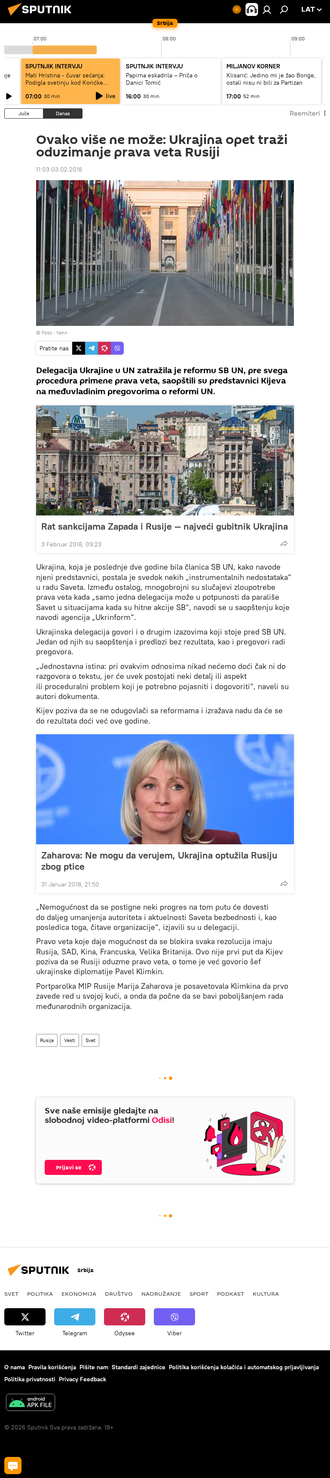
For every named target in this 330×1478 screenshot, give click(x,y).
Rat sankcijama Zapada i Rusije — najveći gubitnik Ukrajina (164, 526)
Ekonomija (78, 1293)
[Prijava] (266, 9)
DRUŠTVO (119, 1293)
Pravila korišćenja (52, 1367)
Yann (61, 332)
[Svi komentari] (12, 1465)
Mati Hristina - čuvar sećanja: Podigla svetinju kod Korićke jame (65, 82)
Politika (40, 1293)
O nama (14, 1367)
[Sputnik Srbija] (42, 17)
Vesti (69, 1040)
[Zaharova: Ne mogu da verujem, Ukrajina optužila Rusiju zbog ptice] (165, 789)
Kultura (266, 1293)
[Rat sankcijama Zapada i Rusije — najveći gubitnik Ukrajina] (165, 460)
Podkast (230, 1293)
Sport (198, 1293)
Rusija (47, 1040)
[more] (284, 543)
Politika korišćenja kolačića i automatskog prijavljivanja (244, 1367)
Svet (90, 1040)
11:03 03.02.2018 (59, 169)
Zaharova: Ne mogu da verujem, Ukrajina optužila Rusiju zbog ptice (159, 860)
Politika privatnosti (29, 1379)
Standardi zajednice (138, 1367)
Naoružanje (161, 1293)
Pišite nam (93, 1367)
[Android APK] (30, 1403)
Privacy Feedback (82, 1379)
